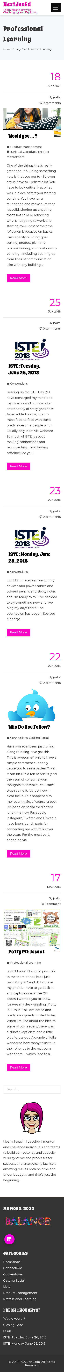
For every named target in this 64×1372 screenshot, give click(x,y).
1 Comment (53, 904)
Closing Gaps (13, 1325)
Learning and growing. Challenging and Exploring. (20, 11)
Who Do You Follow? (29, 726)
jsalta (57, 97)
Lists (6, 1287)
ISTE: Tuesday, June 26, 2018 (24, 369)
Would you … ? (23, 135)
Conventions (19, 383)
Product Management (26, 147)
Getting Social (39, 737)
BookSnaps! (12, 1262)
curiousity (17, 151)
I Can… (8, 1331)
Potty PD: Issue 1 (26, 951)
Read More (18, 278)
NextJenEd (17, 4)
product (31, 151)
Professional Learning (25, 962)
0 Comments (52, 103)
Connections (19, 737)
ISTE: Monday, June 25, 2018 (29, 557)
